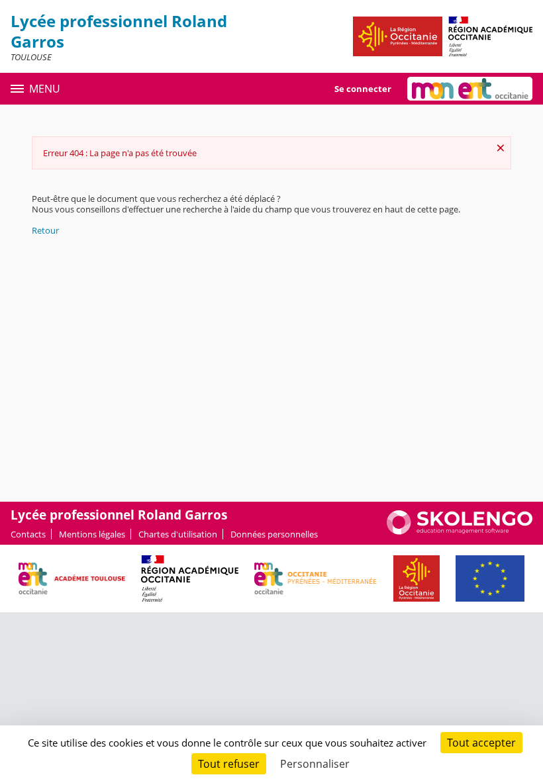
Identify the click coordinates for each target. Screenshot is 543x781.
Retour (45, 230)
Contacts (28, 534)
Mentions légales (92, 534)
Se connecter (362, 89)
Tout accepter (481, 742)
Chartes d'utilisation (177, 534)
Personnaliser (315, 764)
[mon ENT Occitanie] (469, 89)
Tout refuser (229, 764)
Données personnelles (274, 534)
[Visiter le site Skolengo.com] (459, 531)
